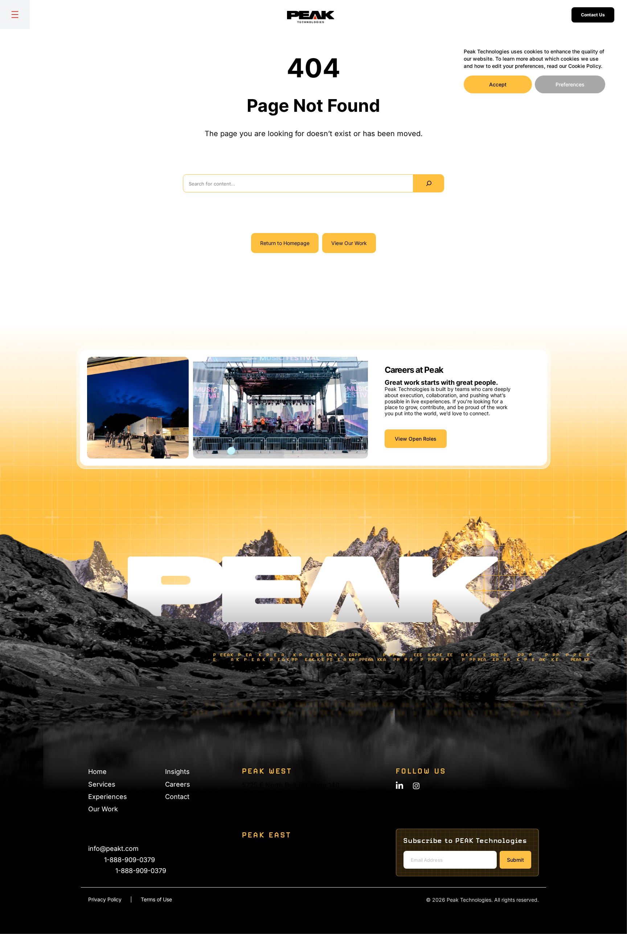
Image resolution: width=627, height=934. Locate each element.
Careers (177, 784)
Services (101, 784)
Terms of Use (156, 899)
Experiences (107, 796)
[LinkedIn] (399, 785)
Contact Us (593, 14)
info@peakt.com (113, 848)
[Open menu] (15, 14)
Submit (515, 860)
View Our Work (349, 243)
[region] (534, 68)
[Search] (428, 183)
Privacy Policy (105, 899)
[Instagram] (416, 786)
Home (97, 771)
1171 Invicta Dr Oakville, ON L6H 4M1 (263, 859)
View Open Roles (416, 439)
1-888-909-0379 (129, 860)
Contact (177, 796)
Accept (498, 84)
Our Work (103, 809)
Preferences (570, 84)
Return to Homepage (285, 243)
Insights (177, 771)
